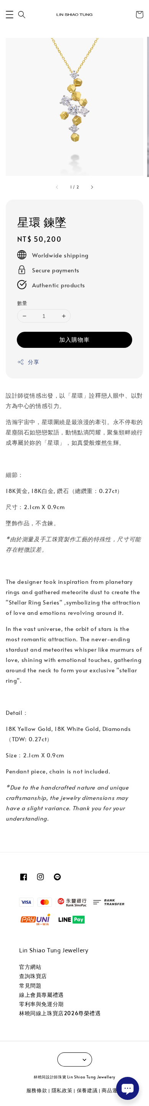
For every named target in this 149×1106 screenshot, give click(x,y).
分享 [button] (33, 361)
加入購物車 (74, 339)
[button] (9, 14)
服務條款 (36, 1090)
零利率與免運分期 (41, 1004)
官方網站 (30, 966)
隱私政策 (62, 1090)
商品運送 (112, 1090)
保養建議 (87, 1090)
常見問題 (30, 985)
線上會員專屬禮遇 (41, 994)
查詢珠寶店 (33, 976)
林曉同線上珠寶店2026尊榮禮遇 (60, 1013)
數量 (22, 303)
